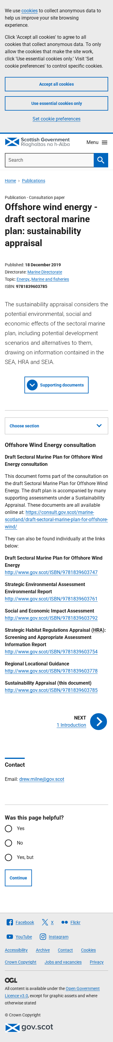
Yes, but (25, 857)
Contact (65, 950)
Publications (33, 180)
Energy (23, 279)
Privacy (97, 962)
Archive (43, 950)
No (20, 843)
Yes (20, 828)
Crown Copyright (20, 962)
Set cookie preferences (56, 119)
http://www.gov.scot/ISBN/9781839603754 (51, 652)
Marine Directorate (44, 272)
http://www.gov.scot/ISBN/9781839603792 (51, 618)
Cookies (88, 950)
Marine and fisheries (50, 279)
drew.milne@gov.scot (41, 779)
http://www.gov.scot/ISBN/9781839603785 (51, 690)
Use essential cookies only (56, 103)
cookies (29, 11)
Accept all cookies (56, 84)
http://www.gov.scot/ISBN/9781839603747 (51, 572)
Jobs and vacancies (63, 962)
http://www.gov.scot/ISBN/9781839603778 (51, 671)
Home (10, 180)
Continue (18, 877)
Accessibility (16, 950)
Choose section (24, 425)
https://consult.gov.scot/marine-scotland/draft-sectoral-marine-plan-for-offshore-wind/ (56, 519)
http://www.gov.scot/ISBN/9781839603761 (51, 599)
